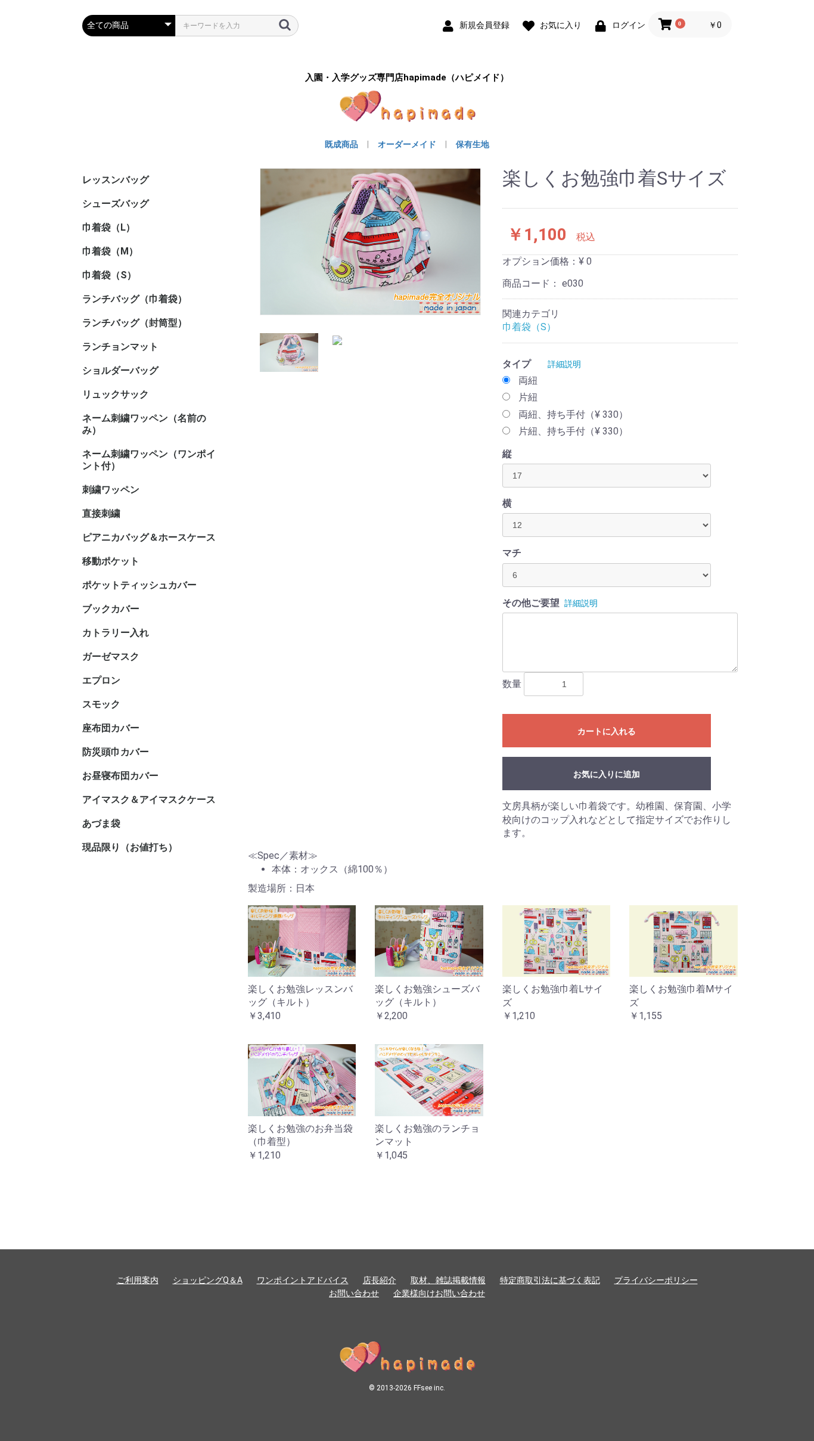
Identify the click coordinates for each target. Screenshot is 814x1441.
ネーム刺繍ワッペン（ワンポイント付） (149, 459)
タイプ (516, 363)
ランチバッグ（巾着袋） (134, 299)
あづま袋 (101, 823)
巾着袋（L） (108, 227)
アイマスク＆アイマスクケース (149, 799)
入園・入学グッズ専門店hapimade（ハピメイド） (407, 78)
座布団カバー (110, 728)
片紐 (528, 397)
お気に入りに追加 (606, 774)
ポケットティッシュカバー (139, 585)
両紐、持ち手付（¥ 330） (573, 414)
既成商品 (341, 144)
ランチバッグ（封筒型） (134, 322)
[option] (370, 242)
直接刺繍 (101, 513)
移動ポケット (110, 561)
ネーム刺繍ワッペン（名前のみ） (144, 424)
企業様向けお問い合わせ (439, 1293)
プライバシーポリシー (656, 1280)
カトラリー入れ (115, 632)
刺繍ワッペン (110, 489)
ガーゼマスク (110, 656)
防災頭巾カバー (115, 751)
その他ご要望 (531, 602)
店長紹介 (379, 1280)
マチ (511, 552)
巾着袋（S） (109, 275)
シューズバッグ (115, 203)
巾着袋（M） (110, 251)
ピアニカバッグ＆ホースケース (149, 537)
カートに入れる (606, 731)
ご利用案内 (138, 1280)
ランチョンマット (120, 346)
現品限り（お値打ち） (130, 847)
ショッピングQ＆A (208, 1280)
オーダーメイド (407, 144)
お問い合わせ (354, 1293)
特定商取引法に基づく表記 (550, 1280)
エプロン (101, 680)
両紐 (528, 380)
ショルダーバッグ (120, 370)
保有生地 (472, 144)
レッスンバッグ (115, 179)
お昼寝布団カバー (120, 775)
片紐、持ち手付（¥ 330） (573, 431)
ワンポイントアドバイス (303, 1280)
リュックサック (115, 394)
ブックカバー (110, 608)
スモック (101, 704)
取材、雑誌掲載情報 (448, 1280)
